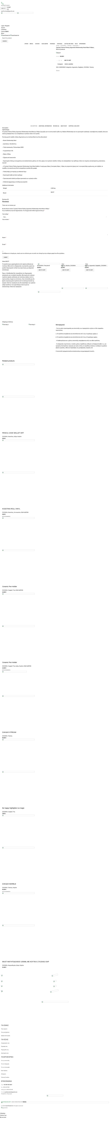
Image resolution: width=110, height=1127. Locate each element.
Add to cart (67, 60)
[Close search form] (2, 2)
